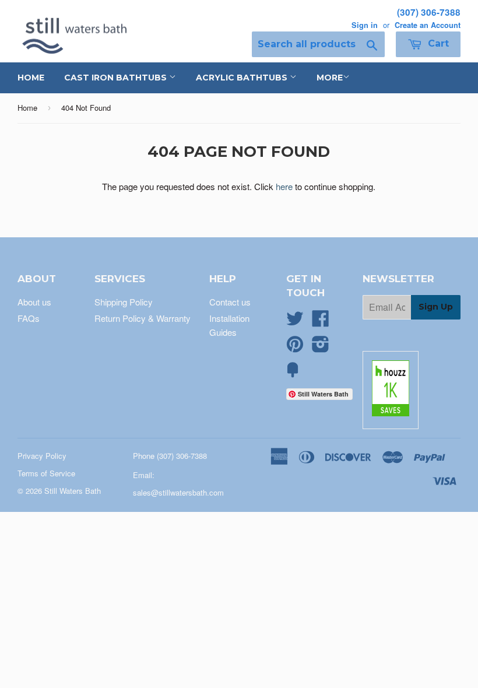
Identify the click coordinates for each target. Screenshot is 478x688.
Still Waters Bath (72, 490)
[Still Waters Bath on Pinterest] (295, 347)
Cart (437, 43)
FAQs (28, 318)
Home (30, 77)
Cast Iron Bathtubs (116, 77)
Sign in (365, 25)
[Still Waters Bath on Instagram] (320, 347)
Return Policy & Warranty (142, 318)
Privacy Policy (41, 455)
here (284, 186)
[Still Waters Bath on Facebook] (320, 321)
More (330, 77)
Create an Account (428, 25)
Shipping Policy (123, 302)
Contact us (230, 302)
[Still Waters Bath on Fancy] (292, 373)
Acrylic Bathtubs (243, 77)
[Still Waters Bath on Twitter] (295, 321)
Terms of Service (46, 473)
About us (34, 302)
